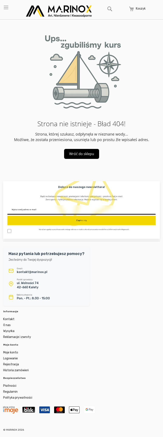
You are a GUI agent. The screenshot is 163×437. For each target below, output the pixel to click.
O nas (7, 325)
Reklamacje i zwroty (17, 337)
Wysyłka (8, 331)
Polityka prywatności (17, 397)
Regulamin (10, 392)
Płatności (9, 386)
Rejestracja (11, 364)
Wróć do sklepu (81, 153)
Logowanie (10, 358)
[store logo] (59, 11)
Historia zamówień (16, 370)
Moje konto (10, 352)
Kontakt (8, 319)
